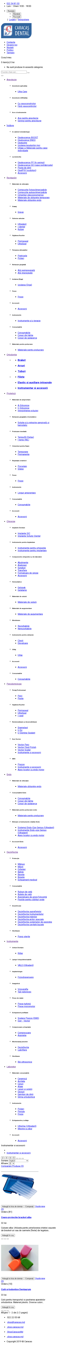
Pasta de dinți (24, 167)
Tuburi (22, 371)
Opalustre (22, 142)
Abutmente (23, 562)
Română (16, 14)
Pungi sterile (24, 936)
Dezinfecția (23, 1047)
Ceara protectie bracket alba (16, 1217)
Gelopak (22, 587)
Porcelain (22, 466)
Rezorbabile (23, 626)
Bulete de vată (25, 894)
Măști (20, 866)
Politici (10, 50)
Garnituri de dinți (25, 1094)
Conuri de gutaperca (27, 338)
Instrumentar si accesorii (33, 388)
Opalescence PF (31, 162)
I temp (23, 439)
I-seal (20, 715)
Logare (12, 19)
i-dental (21, 226)
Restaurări (12, 177)
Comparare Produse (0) (12, 1166)
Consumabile (24, 332)
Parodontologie (14, 684)
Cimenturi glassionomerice (31, 195)
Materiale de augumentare (30, 614)
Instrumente (12, 941)
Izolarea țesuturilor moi (29, 145)
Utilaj (20, 655)
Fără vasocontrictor (27, 106)
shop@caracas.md (16, 1322)
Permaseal (23, 241)
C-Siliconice (23, 408)
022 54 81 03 (13, 3)
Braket (22, 360)
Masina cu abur (25, 1128)
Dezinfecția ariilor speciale (31, 919)
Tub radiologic (24, 992)
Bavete (21, 874)
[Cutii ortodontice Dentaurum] (19, 1275)
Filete (21, 376)
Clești (20, 640)
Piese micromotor (26, 1006)
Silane (21, 469)
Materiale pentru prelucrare (31, 350)
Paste (21, 698)
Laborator (11, 1066)
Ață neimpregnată (26, 270)
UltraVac (27, 1126)
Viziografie (23, 989)
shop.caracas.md (15, 1327)
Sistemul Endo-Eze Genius (36, 827)
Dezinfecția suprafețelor (29, 911)
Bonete (21, 877)
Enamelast (23, 727)
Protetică (11, 393)
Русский (16, 17)
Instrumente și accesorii (29, 752)
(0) (2, 1209)
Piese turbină (24, 1003)
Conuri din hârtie (25, 335)
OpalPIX (27, 170)
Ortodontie (12, 354)
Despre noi (12, 45)
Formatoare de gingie (28, 573)
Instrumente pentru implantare (32, 550)
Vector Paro (23, 744)
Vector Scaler (24, 750)
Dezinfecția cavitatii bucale (31, 924)
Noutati (10, 47)
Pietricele (22, 255)
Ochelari (22, 869)
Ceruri (20, 1084)
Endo (9, 774)
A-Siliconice (23, 405)
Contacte (11, 42)
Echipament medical (27, 879)
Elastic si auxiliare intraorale (35, 382)
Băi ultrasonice (25, 1062)
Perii (20, 696)
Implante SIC (24, 533)
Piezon (21, 764)
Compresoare (24, 1032)
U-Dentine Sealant (26, 733)
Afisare (4, 1163)
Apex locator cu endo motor (31, 769)
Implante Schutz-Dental (29, 536)
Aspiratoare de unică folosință (32, 897)
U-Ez (20, 730)
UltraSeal (22, 243)
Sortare (4, 1160)
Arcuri (21, 365)
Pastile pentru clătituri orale (31, 899)
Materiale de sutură (27, 602)
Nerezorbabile (25, 628)
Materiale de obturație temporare (34, 197)
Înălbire (10, 125)
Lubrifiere (22, 1050)
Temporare (23, 451)
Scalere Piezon (28, 1018)
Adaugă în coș (8, 1235)
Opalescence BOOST (28, 137)
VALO (26, 965)
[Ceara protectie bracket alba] (19, 1203)
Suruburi (22, 567)
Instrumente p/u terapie (29, 320)
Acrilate (21, 1081)
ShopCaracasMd (15, 1332)
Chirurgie (11, 521)
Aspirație (22, 1035)
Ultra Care (22, 91)
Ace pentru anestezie (28, 118)
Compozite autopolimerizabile (32, 192)
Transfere (22, 570)
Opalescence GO (35, 165)
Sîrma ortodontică (26, 1097)
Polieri (21, 258)
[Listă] (20, 1158)
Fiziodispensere (26, 977)
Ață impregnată (25, 273)
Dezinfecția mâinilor (27, 916)
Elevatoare (23, 643)
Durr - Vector (24, 1021)
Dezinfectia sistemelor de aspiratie (35, 922)
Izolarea (25, 285)
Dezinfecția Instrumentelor (31, 914)
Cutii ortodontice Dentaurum (16, 1289)
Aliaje (20, 1086)
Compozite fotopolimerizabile (32, 189)
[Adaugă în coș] (2, 1238)
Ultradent (22, 224)
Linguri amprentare (27, 493)
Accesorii (22, 173)
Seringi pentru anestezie (29, 120)
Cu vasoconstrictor (27, 103)
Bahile (21, 872)
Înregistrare (23, 19)
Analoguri (22, 565)
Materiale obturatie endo (29, 200)
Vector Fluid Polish (27, 747)
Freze (20, 297)
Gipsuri (21, 1091)
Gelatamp (22, 590)
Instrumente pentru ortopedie (32, 548)
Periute (21, 1111)
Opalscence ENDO (27, 140)
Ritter (20, 953)
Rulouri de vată (25, 891)
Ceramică (22, 1078)
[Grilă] (17, 1158)
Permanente (23, 454)
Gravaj (21, 212)
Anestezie (12, 79)
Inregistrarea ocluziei (28, 410)
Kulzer (21, 229)
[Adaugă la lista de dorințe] (5, 1238)
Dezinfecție (12, 852)
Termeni (10, 52)
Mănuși (21, 864)
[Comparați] (8, 1238)
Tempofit (26, 437)
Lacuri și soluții (25, 1089)
